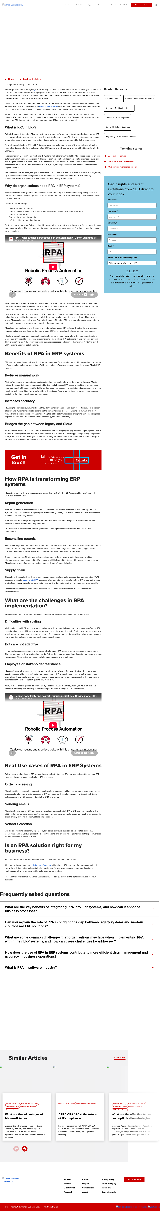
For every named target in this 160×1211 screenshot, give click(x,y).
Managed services (12, 1103)
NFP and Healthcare (120, 1110)
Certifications (88, 1188)
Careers (86, 1179)
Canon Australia (109, 1192)
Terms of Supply (109, 1183)
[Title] (25, 1083)
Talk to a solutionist (141, 5)
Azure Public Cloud (12, 1107)
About (112, 5)
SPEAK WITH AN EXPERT (78, 57)
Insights (85, 1183)
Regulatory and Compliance (86, 1103)
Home (11, 79)
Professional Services (28, 1107)
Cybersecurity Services (67, 1103)
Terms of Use (108, 1188)
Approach (91, 5)
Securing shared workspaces (121, 161)
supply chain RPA (30, 580)
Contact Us (82, 460)
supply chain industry (48, 106)
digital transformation (41, 865)
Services (68, 5)
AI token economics (117, 156)
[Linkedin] (132, 1207)
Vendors (67, 1183)
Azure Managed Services (29, 1103)
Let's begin (78, 1033)
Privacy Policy (108, 1179)
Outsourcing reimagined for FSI (122, 167)
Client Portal (124, 5)
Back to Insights (32, 79)
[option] (26, 1104)
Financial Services (12, 1110)
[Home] (12, 1180)
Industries (79, 5)
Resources (101, 5)
